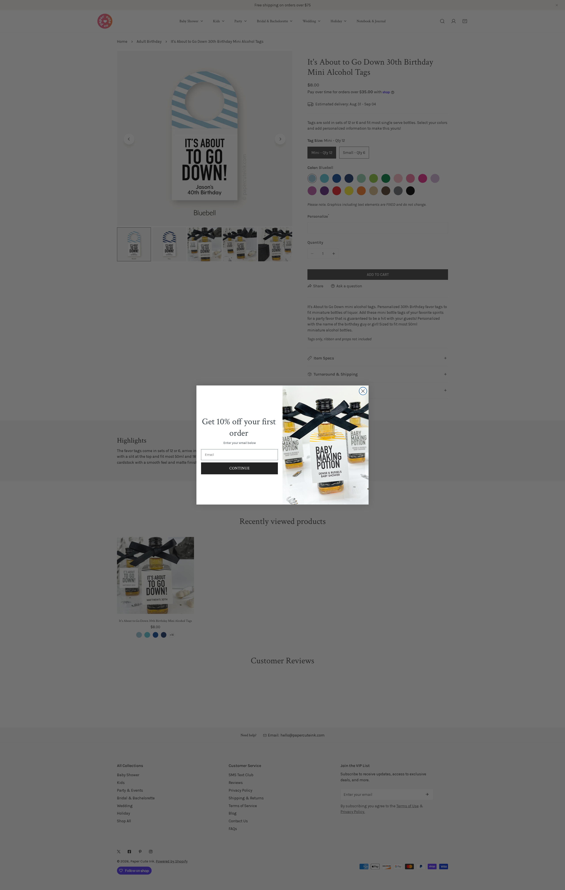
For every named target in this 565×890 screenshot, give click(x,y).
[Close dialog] (363, 391)
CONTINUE (239, 468)
